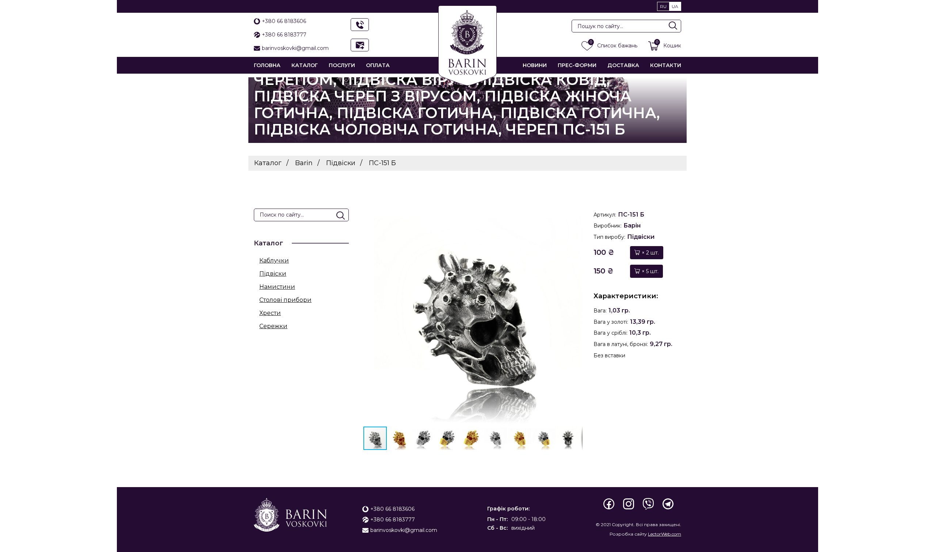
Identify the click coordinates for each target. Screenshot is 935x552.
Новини (535, 65)
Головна (267, 65)
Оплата (378, 65)
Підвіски (272, 273)
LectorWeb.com (664, 534)
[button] (576, 316)
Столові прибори (285, 299)
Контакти (665, 65)
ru (663, 6)
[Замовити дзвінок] (360, 24)
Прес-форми (577, 65)
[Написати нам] (360, 45)
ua (675, 6)
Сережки (273, 326)
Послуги (342, 65)
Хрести (270, 313)
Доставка (623, 65)
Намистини (277, 286)
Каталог (304, 65)
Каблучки (274, 260)
